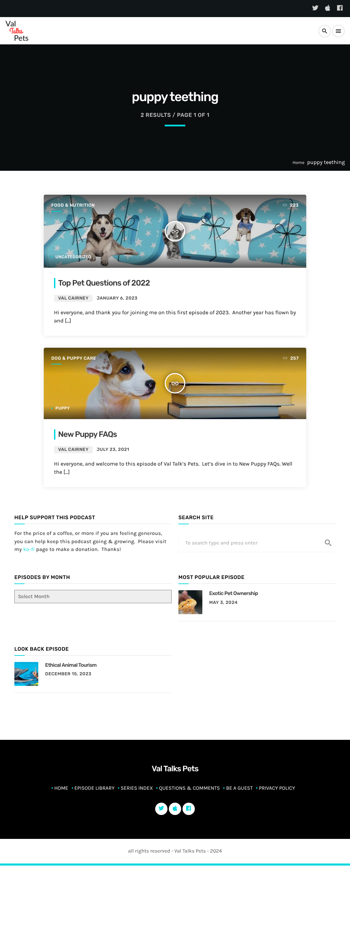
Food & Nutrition (73, 205)
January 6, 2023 (117, 298)
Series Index (137, 788)
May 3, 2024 (223, 602)
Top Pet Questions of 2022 (104, 283)
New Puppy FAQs (87, 434)
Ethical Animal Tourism (70, 665)
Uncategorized (73, 256)
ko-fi (29, 549)
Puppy (62, 408)
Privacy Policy (277, 788)
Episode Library (95, 788)
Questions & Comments (189, 788)
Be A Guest (239, 788)
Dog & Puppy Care (73, 358)
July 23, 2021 (113, 449)
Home (299, 162)
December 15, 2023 (68, 674)
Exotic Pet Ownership (233, 593)
